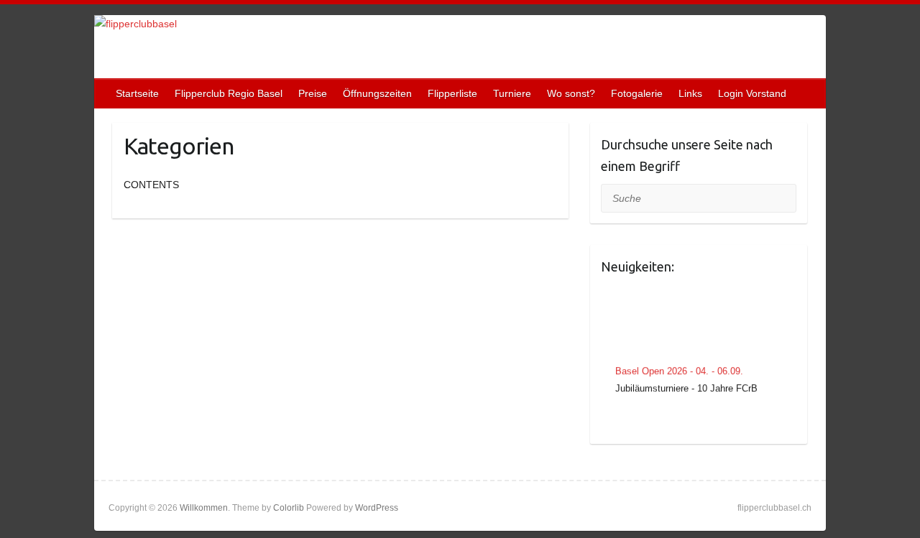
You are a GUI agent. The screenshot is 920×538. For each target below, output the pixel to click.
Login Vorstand (752, 93)
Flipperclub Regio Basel (228, 93)
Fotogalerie (637, 93)
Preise (312, 93)
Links (690, 93)
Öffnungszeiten (377, 93)
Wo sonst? (571, 93)
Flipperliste (452, 93)
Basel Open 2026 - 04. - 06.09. (679, 370)
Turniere (512, 93)
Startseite (137, 93)
